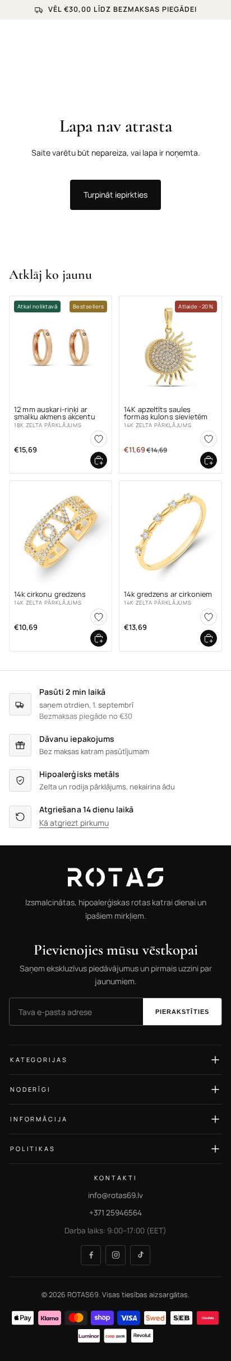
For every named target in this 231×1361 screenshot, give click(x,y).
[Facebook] (91, 1255)
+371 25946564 (115, 1213)
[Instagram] (115, 1255)
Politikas (33, 1149)
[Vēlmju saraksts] (193, 36)
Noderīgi (30, 1090)
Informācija (38, 1119)
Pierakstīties (182, 1012)
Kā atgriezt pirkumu (74, 823)
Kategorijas (38, 1060)
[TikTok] (140, 1255)
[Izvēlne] (13, 36)
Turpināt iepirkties (115, 194)
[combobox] (124, 62)
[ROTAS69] (115, 877)
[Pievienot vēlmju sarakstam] (98, 439)
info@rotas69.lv (115, 1195)
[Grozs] (217, 36)
